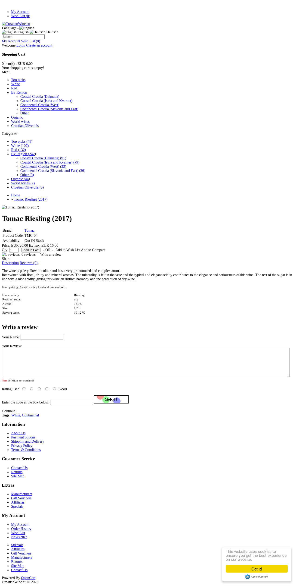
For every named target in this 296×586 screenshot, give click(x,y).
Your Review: (12, 346)
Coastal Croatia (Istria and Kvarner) (46, 101)
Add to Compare (93, 250)
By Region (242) (23, 154)
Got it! (256, 569)
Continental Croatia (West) (39, 105)
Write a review (51, 254)
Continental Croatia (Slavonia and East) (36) (52, 171)
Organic (17, 117)
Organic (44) (20, 179)
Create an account (39, 45)
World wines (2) (23, 183)
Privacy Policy (21, 445)
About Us (18, 433)
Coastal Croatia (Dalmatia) (39, 96)
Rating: (7, 389)
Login (20, 45)
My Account (20, 12)
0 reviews (29, 254)
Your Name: (11, 337)
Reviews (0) (28, 263)
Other (24, 113)
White (15, 84)
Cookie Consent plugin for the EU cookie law (256, 576)
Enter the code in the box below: (25, 402)
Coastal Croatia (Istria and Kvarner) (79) (49, 162)
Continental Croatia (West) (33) (43, 166)
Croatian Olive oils (25, 126)
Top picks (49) (21, 141)
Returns (16, 472)
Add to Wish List (67, 250)
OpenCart (28, 578)
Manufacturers (21, 494)
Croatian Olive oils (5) (27, 187)
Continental (30, 415)
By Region (19, 92)
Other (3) (27, 175)
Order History (21, 529)
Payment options (23, 437)
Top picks (18, 80)
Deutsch (51, 32)
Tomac (29, 230)
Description (10, 263)
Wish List (18, 533)
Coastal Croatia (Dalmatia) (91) (43, 158)
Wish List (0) (20, 16)
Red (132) (18, 150)
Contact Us (19, 468)
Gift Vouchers (21, 498)
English (23, 32)
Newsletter (19, 537)
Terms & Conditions (26, 450)
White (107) (20, 146)
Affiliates (18, 502)
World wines (20, 121)
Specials (17, 506)
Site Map (17, 476)
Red (14, 88)
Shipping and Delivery (27, 441)
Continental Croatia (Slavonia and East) (49, 109)
